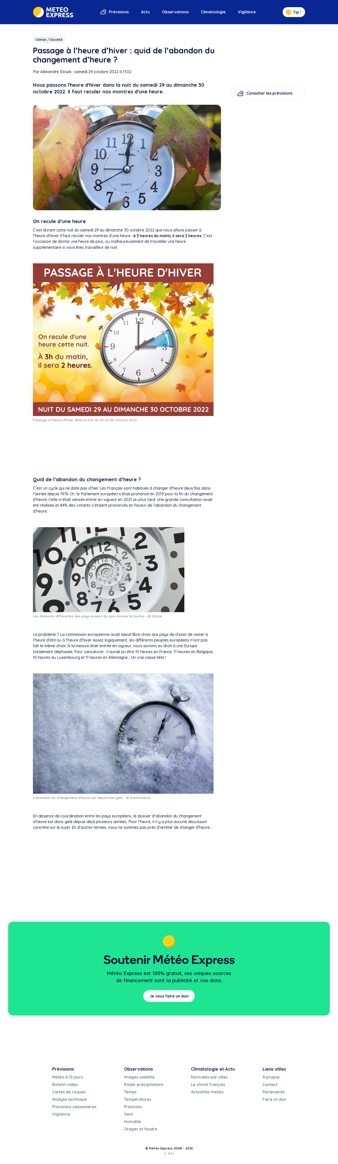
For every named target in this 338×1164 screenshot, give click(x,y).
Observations (175, 11)
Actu (145, 11)
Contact (270, 1084)
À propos (271, 1077)
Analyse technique (69, 1099)
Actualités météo (207, 1091)
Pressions (133, 1106)
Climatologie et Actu (213, 1069)
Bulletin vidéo (65, 1084)
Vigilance (247, 11)
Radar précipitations (143, 1084)
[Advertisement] (123, 449)
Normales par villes (209, 1077)
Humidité (132, 1121)
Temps (130, 1091)
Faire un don (274, 1099)
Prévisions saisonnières (74, 1106)
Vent (128, 1114)
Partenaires (274, 1091)
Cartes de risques (69, 1091)
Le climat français (208, 1084)
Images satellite (139, 1077)
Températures (137, 1099)
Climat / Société (49, 40)
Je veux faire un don (169, 996)
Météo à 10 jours (67, 1077)
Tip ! (297, 12)
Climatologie (213, 11)
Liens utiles (274, 1069)
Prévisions (119, 11)
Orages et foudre (140, 1128)
